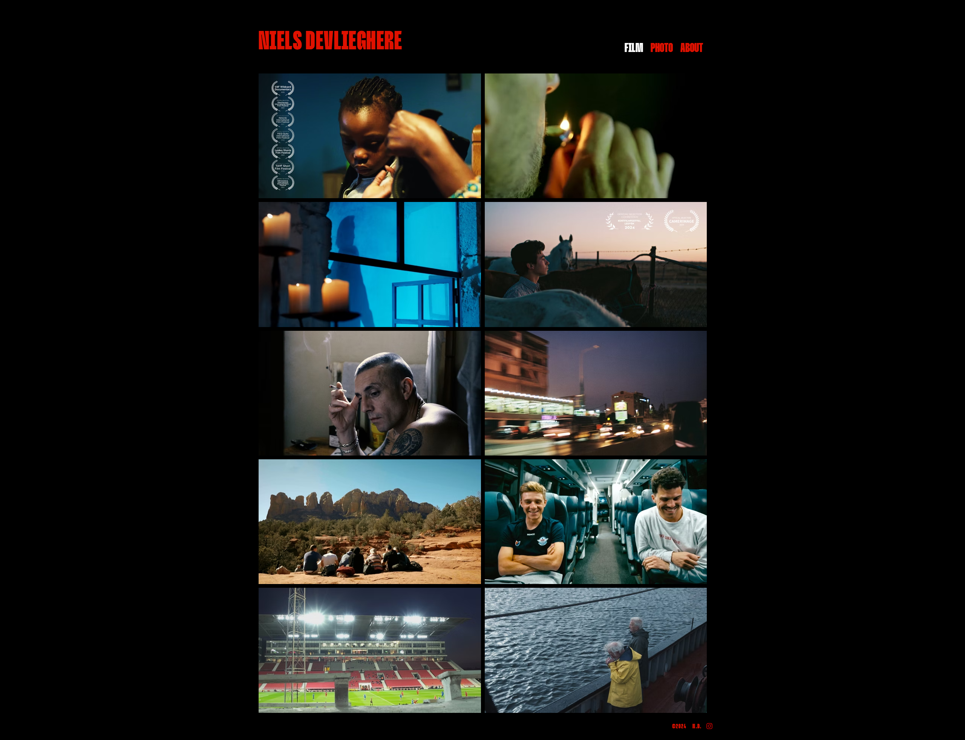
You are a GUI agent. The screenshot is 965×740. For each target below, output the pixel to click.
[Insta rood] (709, 726)
